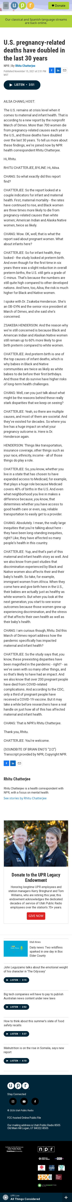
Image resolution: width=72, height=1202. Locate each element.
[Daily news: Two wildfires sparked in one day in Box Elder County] (16, 949)
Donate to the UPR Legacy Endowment (36, 877)
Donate (60, 5)
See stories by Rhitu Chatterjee (25, 798)
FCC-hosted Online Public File (24, 1117)
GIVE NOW (36, 916)
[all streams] (67, 1197)
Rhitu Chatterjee (25, 66)
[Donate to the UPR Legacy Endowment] (36, 843)
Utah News (35, 942)
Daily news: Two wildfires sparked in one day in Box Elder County (46, 951)
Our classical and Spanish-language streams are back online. (36, 21)
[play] (5, 1197)
